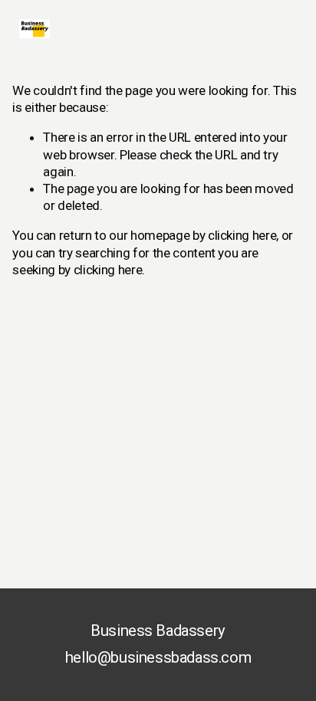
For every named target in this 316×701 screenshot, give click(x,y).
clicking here (242, 235)
